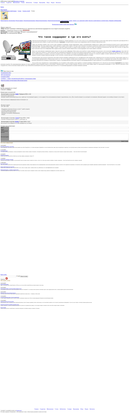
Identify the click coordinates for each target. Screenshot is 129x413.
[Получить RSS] (2, 71)
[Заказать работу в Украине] (4, 19)
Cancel (126, 141)
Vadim (16, 94)
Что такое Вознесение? (4, 150)
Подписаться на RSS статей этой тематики (63, 24)
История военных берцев (4, 284)
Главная (3, 2)
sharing (17, 121)
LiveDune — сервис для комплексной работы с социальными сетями (18, 78)
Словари (35, 2)
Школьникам (16, 2)
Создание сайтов (5, 76)
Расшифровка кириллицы (5, 155)
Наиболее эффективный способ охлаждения (7, 166)
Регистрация (4, 9)
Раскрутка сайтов (3, 307)
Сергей (17, 117)
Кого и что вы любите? (4, 163)
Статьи (23, 2)
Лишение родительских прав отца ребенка (7, 301)
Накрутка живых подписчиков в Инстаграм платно (14, 80)
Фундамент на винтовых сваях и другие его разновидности (10, 297)
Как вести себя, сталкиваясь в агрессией (7, 159)
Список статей (26, 11)
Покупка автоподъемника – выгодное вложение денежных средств (11, 288)
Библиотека (29, 2)
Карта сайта (4, 274)
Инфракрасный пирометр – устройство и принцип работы (10, 169)
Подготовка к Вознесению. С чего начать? (7, 146)
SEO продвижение (5, 74)
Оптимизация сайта (6, 72)
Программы (42, 2)
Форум (52, 2)
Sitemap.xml (19, 410)
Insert (122, 141)
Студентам (8, 2)
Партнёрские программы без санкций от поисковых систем (10, 304)
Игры (48, 2)
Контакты (58, 2)
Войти (2, 7)
